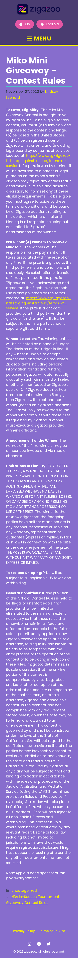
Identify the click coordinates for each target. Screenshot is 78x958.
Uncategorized (24, 890)
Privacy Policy (24, 931)
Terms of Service (52, 931)
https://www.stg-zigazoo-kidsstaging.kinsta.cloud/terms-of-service (38, 160)
